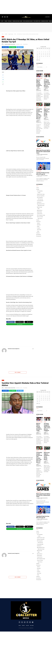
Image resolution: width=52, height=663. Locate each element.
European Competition (40, 195)
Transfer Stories (39, 213)
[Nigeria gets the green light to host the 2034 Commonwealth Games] (43, 143)
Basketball (39, 224)
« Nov (37, 59)
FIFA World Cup (40, 542)
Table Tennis (39, 229)
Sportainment (38, 234)
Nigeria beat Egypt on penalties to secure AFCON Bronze (47, 112)
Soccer (27, 625)
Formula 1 (38, 571)
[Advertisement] (26, 7)
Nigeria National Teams (40, 203)
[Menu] (2, 21)
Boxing (38, 226)
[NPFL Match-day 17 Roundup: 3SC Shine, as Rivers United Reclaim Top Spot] (17, 59)
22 (49, 54)
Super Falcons (40, 218)
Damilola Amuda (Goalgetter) (10, 44)
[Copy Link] (3, 84)
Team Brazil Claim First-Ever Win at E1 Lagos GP (42, 173)
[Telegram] (3, 79)
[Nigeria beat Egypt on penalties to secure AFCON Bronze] (47, 104)
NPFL (3, 36)
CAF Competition (40, 190)
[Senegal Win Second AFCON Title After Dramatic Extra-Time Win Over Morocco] (39, 104)
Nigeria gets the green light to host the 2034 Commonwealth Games (43, 152)
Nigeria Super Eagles (41, 205)
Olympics (37, 219)
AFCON (45, 78)
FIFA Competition (40, 197)
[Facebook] (3, 75)
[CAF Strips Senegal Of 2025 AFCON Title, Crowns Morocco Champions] (47, 75)
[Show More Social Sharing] (25, 47)
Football (37, 189)
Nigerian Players (39, 78)
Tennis (38, 231)
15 (49, 53)
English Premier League (41, 194)
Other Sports (38, 148)
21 (47, 54)
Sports (23, 625)
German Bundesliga (40, 200)
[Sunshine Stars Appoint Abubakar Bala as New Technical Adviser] (17, 403)
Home (20, 625)
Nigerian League (39, 207)
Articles (37, 187)
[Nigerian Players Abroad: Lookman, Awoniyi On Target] (39, 75)
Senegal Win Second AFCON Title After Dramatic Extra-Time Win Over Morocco (39, 113)
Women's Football (40, 216)
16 (37, 54)
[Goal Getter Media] (26, 17)
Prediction (38, 232)
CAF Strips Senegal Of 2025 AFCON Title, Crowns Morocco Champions (47, 83)
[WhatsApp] (3, 82)
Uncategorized (38, 236)
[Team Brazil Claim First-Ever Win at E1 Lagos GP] (43, 166)
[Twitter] (3, 77)
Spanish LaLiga (39, 211)
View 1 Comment (18, 372)
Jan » (39, 59)
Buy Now (31, 625)
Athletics (38, 223)
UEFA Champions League (41, 215)
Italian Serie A (39, 202)
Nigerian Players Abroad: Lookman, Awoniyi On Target (39, 83)
